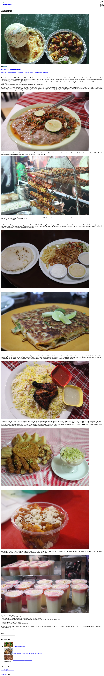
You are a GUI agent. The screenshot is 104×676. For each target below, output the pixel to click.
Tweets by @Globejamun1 (7, 670)
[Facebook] (5, 672)
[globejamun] (7, 4)
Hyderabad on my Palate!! (11, 70)
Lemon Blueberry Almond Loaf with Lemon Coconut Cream (27, 653)
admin (2, 72)
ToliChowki (45, 72)
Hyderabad (26, 72)
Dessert (19, 72)
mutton (31, 72)
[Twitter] (2, 672)
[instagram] (9, 672)
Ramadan (39, 72)
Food (5, 72)
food (22, 72)
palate (35, 72)
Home (101, 1)
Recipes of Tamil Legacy (19, 646)
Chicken (14, 72)
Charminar (9, 72)
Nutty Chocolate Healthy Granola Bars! (22, 660)
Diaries (101, 2)
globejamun (4, 674)
